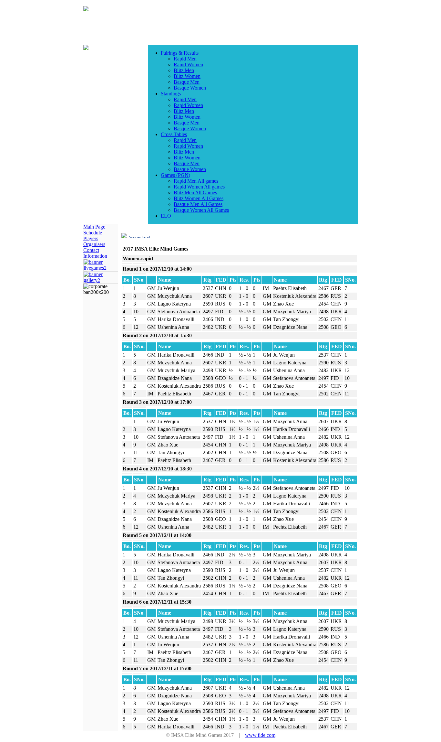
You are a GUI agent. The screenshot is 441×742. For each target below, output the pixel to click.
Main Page (94, 227)
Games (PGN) (175, 175)
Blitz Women (187, 76)
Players (90, 238)
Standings (171, 93)
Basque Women (190, 88)
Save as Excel (139, 237)
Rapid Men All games (196, 181)
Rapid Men (185, 58)
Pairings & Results (180, 53)
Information (95, 256)
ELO (166, 216)
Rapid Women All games (199, 186)
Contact (91, 250)
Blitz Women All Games (198, 198)
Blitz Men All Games (195, 192)
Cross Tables (174, 134)
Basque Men (187, 82)
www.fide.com (260, 735)
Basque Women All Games (201, 210)
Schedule (92, 232)
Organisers (94, 244)
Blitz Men (184, 70)
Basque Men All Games (198, 204)
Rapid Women (188, 64)
